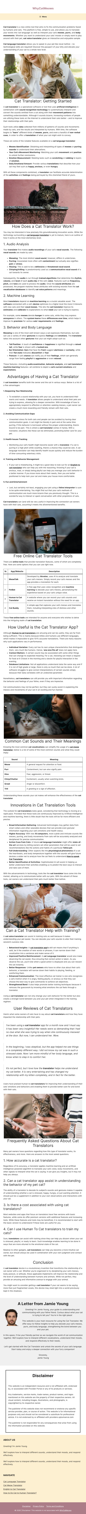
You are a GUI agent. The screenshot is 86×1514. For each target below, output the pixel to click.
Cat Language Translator (14, 1481)
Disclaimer (26, 1506)
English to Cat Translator (14, 1489)
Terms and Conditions (55, 1506)
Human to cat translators (24, 633)
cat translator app (38, 948)
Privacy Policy (38, 1506)
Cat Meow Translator (12, 1485)
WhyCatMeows (43, 8)
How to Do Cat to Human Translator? (20, 1493)
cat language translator (38, 235)
